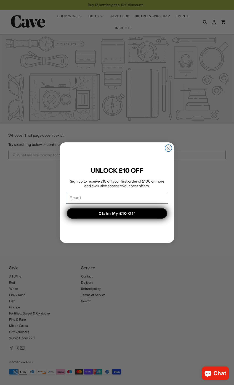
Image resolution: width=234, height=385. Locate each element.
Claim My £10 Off (117, 213)
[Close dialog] (168, 148)
